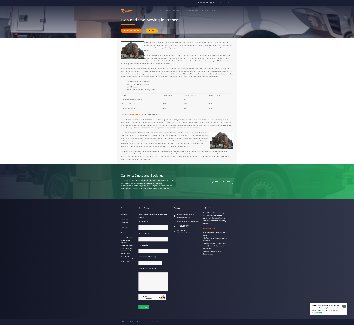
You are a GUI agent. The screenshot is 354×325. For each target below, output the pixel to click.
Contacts (124, 227)
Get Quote (151, 31)
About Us (124, 215)
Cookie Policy (318, 312)
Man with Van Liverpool (131, 322)
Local (227, 11)
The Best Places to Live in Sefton (214, 243)
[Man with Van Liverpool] (126, 11)
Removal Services (172, 11)
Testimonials (216, 11)
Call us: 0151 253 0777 (131, 31)
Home (160, 11)
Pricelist (204, 11)
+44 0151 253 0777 (183, 226)
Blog (122, 232)
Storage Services (191, 11)
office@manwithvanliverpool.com (187, 221)
